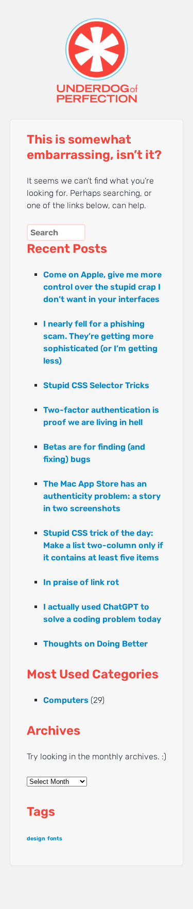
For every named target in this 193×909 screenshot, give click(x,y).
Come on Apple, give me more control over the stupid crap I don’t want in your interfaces (102, 287)
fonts (54, 838)
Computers (66, 700)
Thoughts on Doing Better (95, 644)
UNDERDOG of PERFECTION (97, 51)
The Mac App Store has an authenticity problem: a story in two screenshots (102, 496)
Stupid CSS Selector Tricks (96, 385)
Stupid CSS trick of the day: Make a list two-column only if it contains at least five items (103, 545)
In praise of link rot (81, 582)
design (36, 838)
